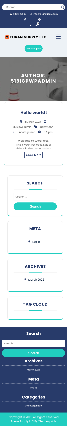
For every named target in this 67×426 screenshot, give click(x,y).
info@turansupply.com (46, 13)
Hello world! (33, 113)
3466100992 (19, 13)
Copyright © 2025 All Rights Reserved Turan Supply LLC (34, 419)
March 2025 (36, 280)
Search (63, 6)
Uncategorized (26, 132)
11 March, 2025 (32, 121)
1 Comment (46, 127)
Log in (36, 242)
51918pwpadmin (22, 127)
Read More (33, 155)
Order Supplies (33, 48)
